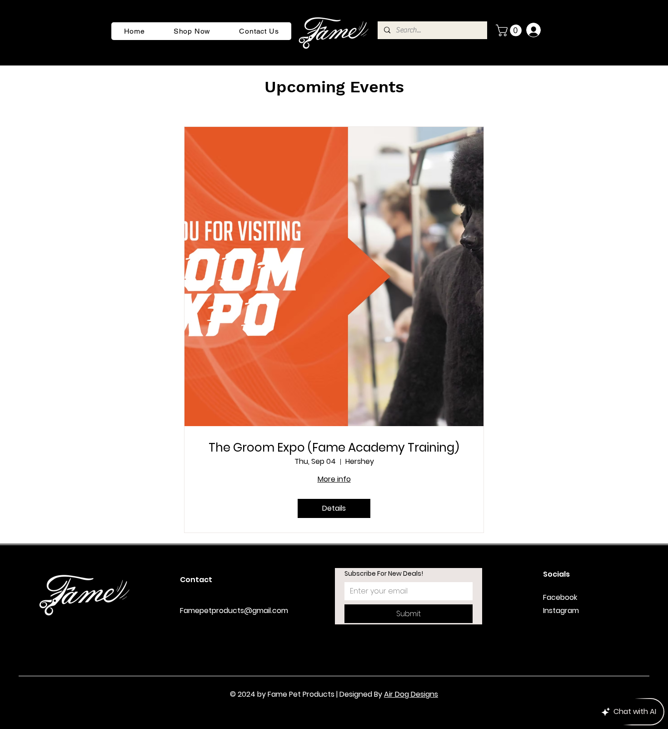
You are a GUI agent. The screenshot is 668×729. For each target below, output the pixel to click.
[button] (510, 30)
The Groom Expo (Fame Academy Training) (334, 448)
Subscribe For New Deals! (383, 573)
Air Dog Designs (411, 694)
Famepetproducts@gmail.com (234, 610)
